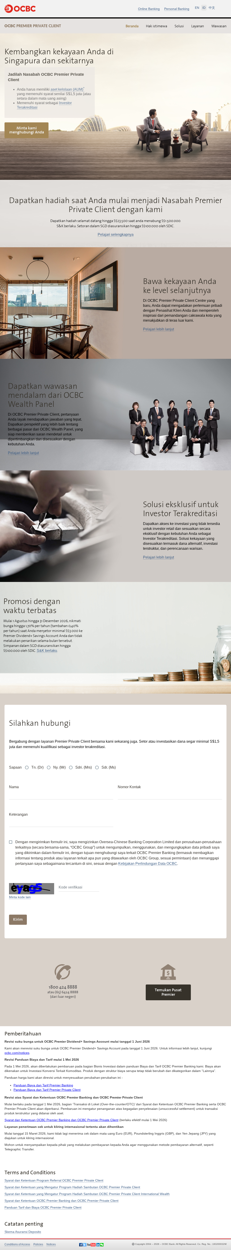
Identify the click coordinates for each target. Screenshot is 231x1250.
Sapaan (15, 767)
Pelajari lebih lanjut (158, 329)
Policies (38, 1244)
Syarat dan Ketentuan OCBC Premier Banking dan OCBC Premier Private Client (61, 1120)
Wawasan (218, 26)
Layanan (197, 26)
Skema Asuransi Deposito (23, 1232)
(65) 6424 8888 (66, 992)
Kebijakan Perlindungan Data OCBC (147, 863)
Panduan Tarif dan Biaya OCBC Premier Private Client (43, 1207)
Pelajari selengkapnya (116, 234)
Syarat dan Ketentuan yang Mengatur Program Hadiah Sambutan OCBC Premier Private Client (72, 1187)
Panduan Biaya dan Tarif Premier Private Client (47, 1090)
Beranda (132, 26)
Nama (14, 787)
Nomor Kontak (129, 787)
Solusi (179, 26)
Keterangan (18, 814)
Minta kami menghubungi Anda (26, 130)
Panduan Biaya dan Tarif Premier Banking (43, 1085)
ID (204, 7)
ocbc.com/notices (17, 1053)
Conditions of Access (17, 1244)
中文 (212, 7)
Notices (51, 1244)
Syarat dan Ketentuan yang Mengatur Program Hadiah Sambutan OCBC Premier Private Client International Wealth (87, 1194)
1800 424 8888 (63, 987)
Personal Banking (176, 9)
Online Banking (149, 9)
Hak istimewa (156, 26)
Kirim (18, 920)
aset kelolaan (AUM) (67, 89)
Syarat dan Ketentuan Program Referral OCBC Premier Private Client (54, 1180)
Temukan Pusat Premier (168, 992)
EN (197, 7)
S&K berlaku (47, 650)
